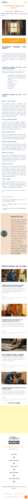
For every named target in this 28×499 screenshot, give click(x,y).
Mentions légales (7, 493)
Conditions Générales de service (14, 496)
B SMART (18, 253)
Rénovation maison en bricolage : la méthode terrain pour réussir (12, 320)
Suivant (17, 403)
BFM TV (22, 247)
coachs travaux (14, 199)
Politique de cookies (19, 493)
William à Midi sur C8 (20, 250)
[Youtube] (14, 442)
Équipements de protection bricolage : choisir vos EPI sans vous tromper (13, 285)
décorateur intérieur (13, 204)
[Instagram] (17, 442)
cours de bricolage (6, 201)
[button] (25, 2)
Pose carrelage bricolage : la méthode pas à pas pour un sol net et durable (13, 355)
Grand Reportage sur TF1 (17, 252)
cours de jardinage (22, 208)
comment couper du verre (19, 138)
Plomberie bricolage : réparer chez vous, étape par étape (14, 388)
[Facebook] (10, 442)
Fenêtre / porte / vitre (11, 13)
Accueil (2, 13)
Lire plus (4, 296)
